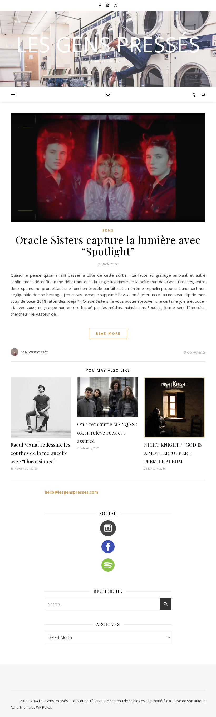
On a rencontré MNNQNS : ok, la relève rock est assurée (107, 432)
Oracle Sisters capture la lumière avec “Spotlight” (108, 245)
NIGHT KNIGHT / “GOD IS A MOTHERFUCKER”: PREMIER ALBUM (173, 453)
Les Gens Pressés (108, 44)
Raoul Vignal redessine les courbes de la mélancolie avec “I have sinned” (40, 453)
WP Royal (43, 707)
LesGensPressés (34, 351)
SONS (108, 230)
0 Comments (194, 352)
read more (108, 333)
